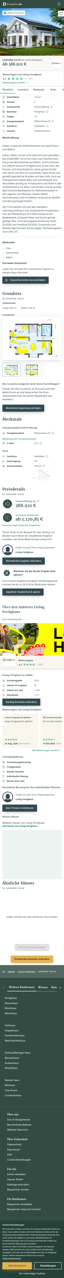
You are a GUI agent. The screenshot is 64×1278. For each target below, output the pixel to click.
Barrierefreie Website (19, 1124)
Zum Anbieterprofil (11, 619)
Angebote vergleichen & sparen (23, 592)
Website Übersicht (17, 1129)
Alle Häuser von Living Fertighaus (19, 826)
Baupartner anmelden (19, 1204)
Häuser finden (15, 1179)
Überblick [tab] (7, 89)
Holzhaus (10, 1025)
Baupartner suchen (18, 1189)
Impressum (13, 1149)
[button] (59, 4)
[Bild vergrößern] (56, 355)
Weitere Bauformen (22, 987)
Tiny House (11, 1090)
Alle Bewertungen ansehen (45, 750)
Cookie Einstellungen (19, 1159)
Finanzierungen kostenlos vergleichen (21, 525)
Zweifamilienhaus (15, 1035)
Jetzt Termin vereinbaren (19, 808)
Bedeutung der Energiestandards (19, 438)
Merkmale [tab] (38, 89)
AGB (9, 1154)
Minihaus (10, 1085)
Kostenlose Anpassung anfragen (23, 408)
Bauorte (56, 987)
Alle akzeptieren (17, 1265)
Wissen (43, 987)
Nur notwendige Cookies (32, 1273)
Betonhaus (11, 1013)
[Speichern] (61, 13)
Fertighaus (11, 998)
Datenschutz (14, 1144)
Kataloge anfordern (18, 1184)
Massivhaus (11, 1003)
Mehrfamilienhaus (15, 1040)
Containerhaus (13, 1095)
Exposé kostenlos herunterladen (27, 280)
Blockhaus (10, 1008)
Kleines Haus (12, 1080)
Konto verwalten (16, 1174)
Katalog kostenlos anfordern (21, 702)
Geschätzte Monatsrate (27, 515)
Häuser (11, 971)
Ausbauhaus (12, 1063)
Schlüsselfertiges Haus (17, 1052)
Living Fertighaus (26, 971)
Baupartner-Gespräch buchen (24, 1209)
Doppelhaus (11, 1030)
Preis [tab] (53, 89)
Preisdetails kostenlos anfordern (32, 959)
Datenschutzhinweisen (11, 1258)
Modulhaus (11, 1068)
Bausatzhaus (12, 1057)
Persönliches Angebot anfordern (23, 561)
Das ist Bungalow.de (18, 1119)
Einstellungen (48, 1265)
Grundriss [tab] (23, 89)
